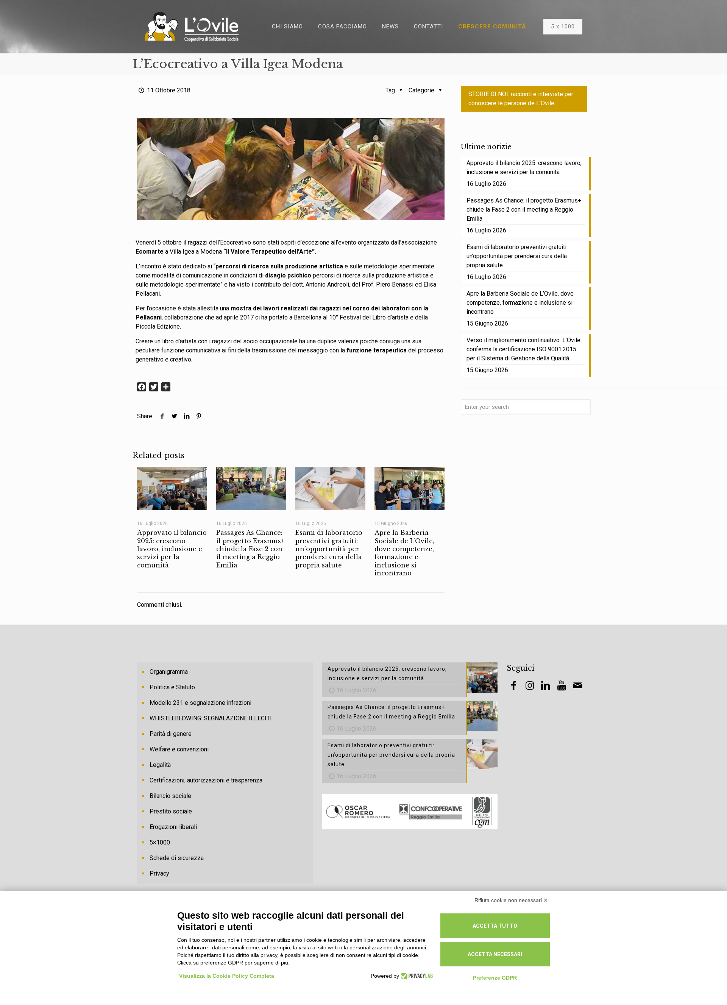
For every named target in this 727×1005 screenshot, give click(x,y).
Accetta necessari (495, 954)
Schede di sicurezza (177, 858)
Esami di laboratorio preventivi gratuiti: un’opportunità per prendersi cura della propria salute (328, 549)
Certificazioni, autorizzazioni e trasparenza (206, 780)
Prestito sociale (171, 811)
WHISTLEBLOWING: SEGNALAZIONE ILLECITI (211, 718)
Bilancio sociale (170, 795)
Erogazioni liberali (173, 826)
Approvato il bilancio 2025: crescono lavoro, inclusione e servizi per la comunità (172, 549)
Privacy (159, 873)
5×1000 (160, 842)
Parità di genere (171, 733)
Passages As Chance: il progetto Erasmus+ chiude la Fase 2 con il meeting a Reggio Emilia (250, 549)
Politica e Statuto (172, 687)
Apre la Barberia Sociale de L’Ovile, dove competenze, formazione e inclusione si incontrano (404, 553)
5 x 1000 (563, 26)
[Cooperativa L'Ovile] (192, 26)
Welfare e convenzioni (179, 749)
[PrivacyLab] (416, 976)
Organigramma (169, 671)
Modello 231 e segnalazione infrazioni (200, 702)
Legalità (160, 764)
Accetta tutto (495, 926)
